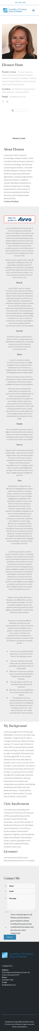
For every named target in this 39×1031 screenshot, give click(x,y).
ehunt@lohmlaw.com (17, 96)
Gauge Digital (17, 1022)
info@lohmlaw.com (9, 985)
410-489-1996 (20, 2)
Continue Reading (11, 201)
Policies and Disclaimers (20, 917)
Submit (10, 937)
